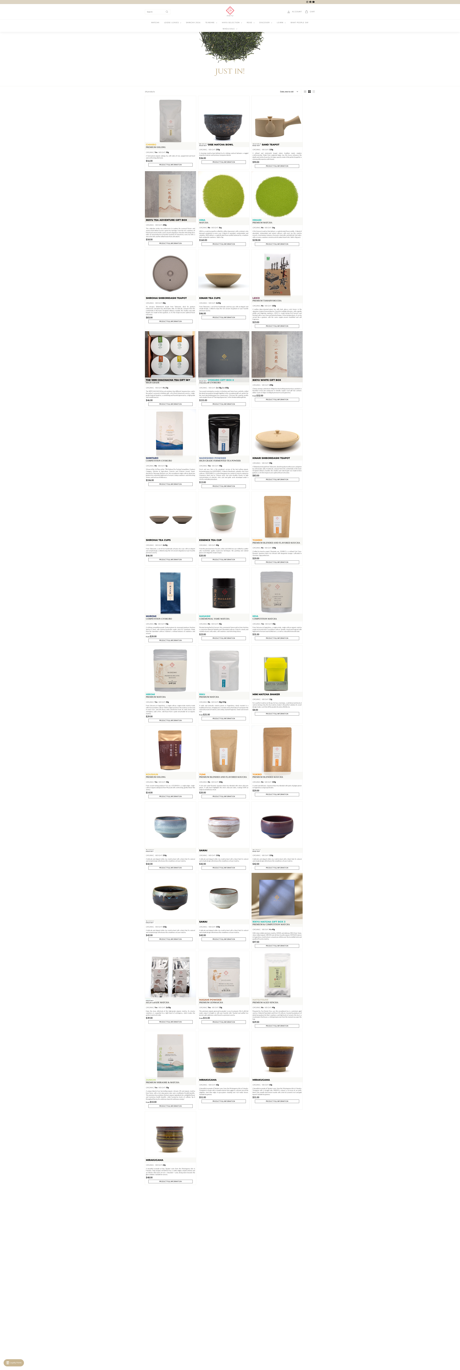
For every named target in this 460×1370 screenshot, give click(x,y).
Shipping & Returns (237, 1312)
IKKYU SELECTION (231, 22)
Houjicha (160, 1323)
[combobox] (157, 11)
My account (234, 1319)
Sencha (160, 1305)
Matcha (160, 1301)
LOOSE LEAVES (172, 22)
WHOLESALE (229, 29)
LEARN (280, 22)
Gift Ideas (161, 1345)
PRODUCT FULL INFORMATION (170, 165)
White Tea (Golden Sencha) (168, 1338)
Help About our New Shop (240, 1301)
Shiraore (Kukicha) (164, 1334)
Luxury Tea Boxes (164, 1341)
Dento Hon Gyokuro (165, 1308)
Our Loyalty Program (238, 1305)
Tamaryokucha (163, 1327)
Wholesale (198, 1305)
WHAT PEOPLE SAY (300, 22)
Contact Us (198, 1316)
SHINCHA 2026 (193, 22)
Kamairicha (161, 1312)
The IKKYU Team (200, 1301)
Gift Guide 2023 (163, 1297)
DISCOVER (264, 22)
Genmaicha (161, 1330)
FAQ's (232, 1297)
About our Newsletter (239, 1316)
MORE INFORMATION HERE (257, 2)
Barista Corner (200, 1308)
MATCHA (155, 22)
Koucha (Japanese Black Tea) (168, 1319)
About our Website (238, 1308)
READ (250, 22)
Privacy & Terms (200, 1312)
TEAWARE (210, 22)
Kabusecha (161, 1316)
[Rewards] (14, 1362)
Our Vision (198, 1297)
